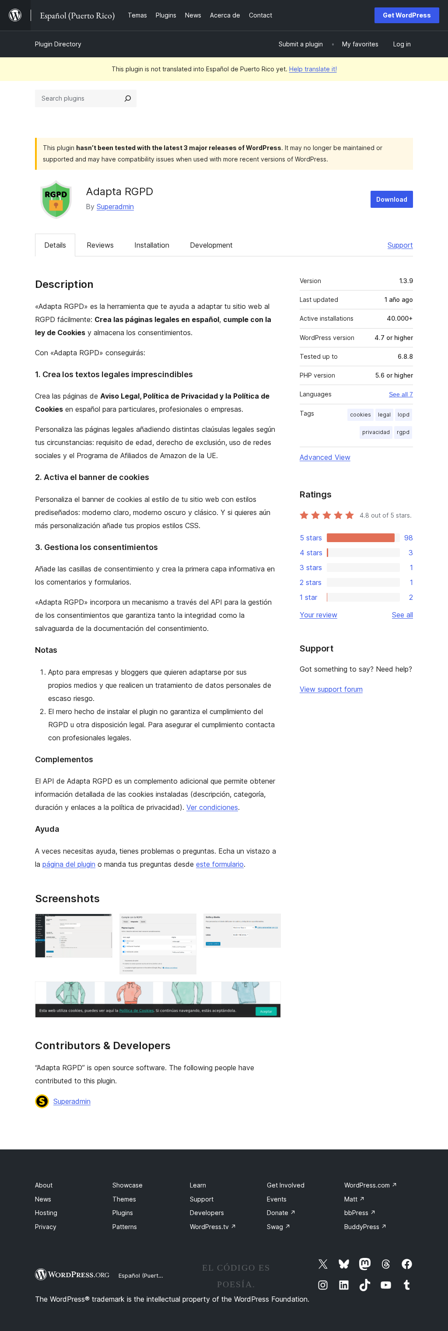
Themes (124, 1199)
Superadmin (115, 206)
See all (402, 614)
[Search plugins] (127, 98)
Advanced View (325, 457)
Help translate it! (313, 69)
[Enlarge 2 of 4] (184, 925)
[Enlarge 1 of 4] (100, 925)
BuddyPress (365, 1226)
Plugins (122, 1212)
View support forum (331, 689)
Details (55, 245)
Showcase (127, 1185)
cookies (360, 414)
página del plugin (68, 864)
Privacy (45, 1226)
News (43, 1199)
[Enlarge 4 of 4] (269, 993)
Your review (318, 614)
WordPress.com (370, 1185)
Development (211, 245)
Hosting (46, 1212)
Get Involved (285, 1185)
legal (384, 414)
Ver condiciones (212, 807)
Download (391, 199)
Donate (281, 1212)
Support (400, 245)
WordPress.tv (213, 1226)
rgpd (403, 432)
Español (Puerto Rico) (148, 1275)
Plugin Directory (58, 44)
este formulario (220, 864)
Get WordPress (407, 15)
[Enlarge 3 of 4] (269, 925)
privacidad (376, 432)
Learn (198, 1185)
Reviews (100, 245)
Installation (151, 245)
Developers (207, 1212)
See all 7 (401, 394)
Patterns (124, 1226)
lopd (404, 414)
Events (277, 1199)
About (43, 1185)
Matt (354, 1199)
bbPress (360, 1212)
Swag (278, 1226)
